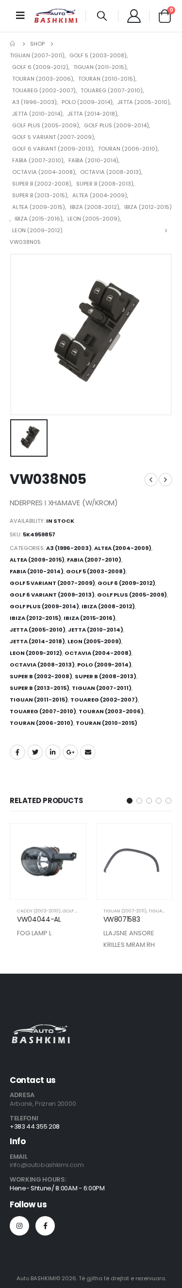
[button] (129, 801)
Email (88, 752)
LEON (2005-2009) (94, 641)
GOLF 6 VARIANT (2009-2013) (52, 595)
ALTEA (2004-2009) (122, 548)
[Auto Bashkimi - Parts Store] (55, 16)
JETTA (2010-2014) (95, 630)
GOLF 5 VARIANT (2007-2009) (52, 583)
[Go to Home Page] (13, 44)
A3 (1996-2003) (69, 548)
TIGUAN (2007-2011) (102, 688)
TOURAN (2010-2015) (106, 723)
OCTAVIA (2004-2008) (98, 653)
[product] (48, 861)
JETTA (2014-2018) (37, 641)
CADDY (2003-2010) (39, 911)
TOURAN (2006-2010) (41, 723)
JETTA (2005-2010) (38, 630)
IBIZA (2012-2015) (35, 618)
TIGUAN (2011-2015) (39, 700)
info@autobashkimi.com (46, 1164)
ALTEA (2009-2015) (37, 560)
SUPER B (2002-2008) (41, 676)
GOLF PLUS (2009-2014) (44, 606)
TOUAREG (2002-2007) (104, 700)
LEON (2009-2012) (36, 653)
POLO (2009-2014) (104, 665)
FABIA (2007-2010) (94, 560)
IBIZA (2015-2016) (90, 618)
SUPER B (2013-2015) (39, 688)
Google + (70, 752)
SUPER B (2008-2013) (105, 676)
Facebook (17, 752)
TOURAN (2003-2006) (111, 711)
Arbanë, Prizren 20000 (43, 1103)
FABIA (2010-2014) (37, 571)
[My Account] (134, 15)
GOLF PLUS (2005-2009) (132, 595)
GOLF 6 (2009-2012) (126, 583)
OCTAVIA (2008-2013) (42, 665)
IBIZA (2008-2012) (108, 606)
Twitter (35, 752)
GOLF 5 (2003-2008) (96, 571)
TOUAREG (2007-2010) (43, 711)
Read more (70, 839)
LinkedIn (53, 752)
